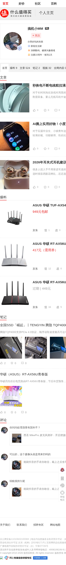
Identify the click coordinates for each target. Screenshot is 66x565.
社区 (38, 3)
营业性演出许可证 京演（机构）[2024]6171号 (22, 542)
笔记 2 (36, 67)
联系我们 (22, 524)
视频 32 (47, 67)
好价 (22, 3)
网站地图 (55, 524)
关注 (36, 35)
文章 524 (25, 67)
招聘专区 (38, 524)
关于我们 (5, 524)
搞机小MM (35, 28)
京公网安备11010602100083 (14, 539)
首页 (5, 3)
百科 (54, 3)
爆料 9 (13, 67)
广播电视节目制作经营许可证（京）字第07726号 (24, 546)
